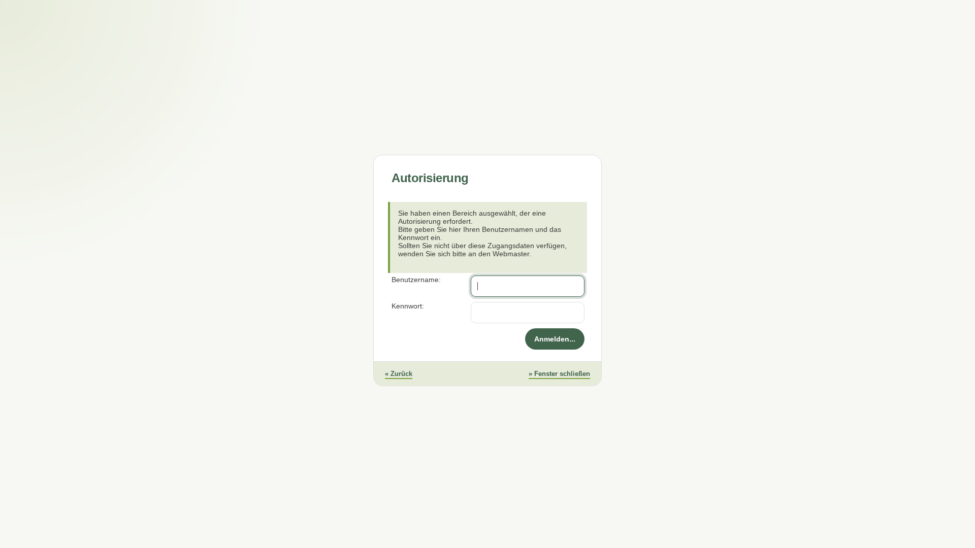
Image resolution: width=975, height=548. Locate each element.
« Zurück (398, 374)
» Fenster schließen (559, 374)
